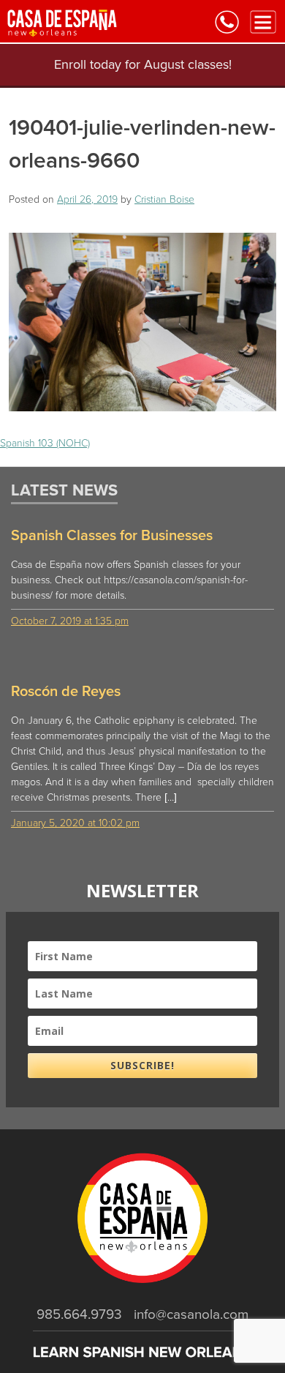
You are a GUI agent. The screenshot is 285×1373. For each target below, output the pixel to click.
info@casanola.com (191, 1314)
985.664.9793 (79, 1314)
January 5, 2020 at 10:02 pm (75, 823)
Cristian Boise (164, 199)
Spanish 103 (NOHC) (45, 443)
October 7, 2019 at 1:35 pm (70, 621)
